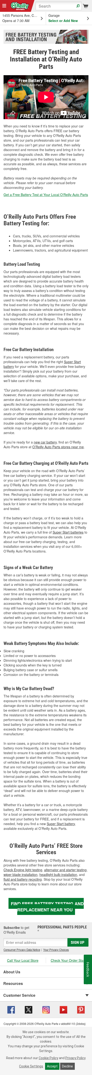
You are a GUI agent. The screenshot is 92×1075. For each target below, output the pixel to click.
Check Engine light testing (23, 869)
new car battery (45, 442)
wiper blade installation (21, 874)
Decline (67, 1066)
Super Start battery (61, 823)
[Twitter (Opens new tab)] (28, 1009)
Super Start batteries (68, 532)
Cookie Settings (31, 1066)
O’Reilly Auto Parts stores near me (58, 446)
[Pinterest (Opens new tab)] (81, 1009)
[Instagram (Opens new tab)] (46, 1009)
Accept (52, 1066)
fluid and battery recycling (23, 879)
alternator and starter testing (65, 869)
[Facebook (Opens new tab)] (11, 1009)
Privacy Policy (75, 1058)
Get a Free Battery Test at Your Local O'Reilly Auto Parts (46, 194)
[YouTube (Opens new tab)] (63, 1009)
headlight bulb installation (58, 874)
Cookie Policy (48, 1058)
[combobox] (59, 6)
